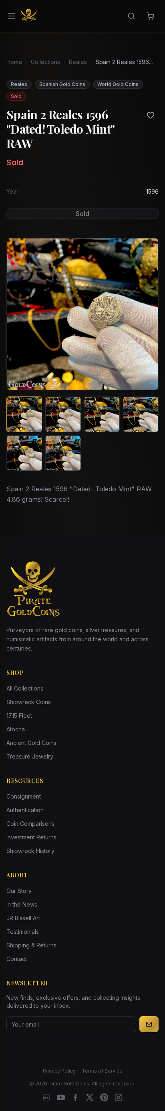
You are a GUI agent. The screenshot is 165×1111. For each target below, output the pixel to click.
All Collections (24, 688)
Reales (78, 61)
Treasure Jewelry (29, 756)
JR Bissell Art (23, 918)
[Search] (131, 16)
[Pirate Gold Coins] (29, 16)
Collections (45, 61)
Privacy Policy (59, 1071)
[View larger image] (82, 314)
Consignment (23, 796)
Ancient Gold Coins (31, 742)
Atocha (15, 729)
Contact (16, 958)
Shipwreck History (30, 850)
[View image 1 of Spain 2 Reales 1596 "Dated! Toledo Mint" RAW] (24, 414)
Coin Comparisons (30, 823)
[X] (90, 1097)
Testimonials (22, 931)
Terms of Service (102, 1071)
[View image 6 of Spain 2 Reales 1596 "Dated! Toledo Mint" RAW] (63, 453)
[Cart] (151, 16)
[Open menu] (11, 16)
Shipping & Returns (31, 945)
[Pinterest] (104, 1097)
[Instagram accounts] (119, 1097)
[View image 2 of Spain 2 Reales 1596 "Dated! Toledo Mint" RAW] (63, 414)
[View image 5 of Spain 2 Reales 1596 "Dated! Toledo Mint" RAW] (24, 453)
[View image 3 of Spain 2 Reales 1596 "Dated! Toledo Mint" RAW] (102, 414)
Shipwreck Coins (28, 702)
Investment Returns (31, 837)
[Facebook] (75, 1097)
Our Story (19, 890)
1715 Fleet (19, 715)
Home (14, 61)
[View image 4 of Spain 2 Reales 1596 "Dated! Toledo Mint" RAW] (141, 414)
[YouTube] (61, 1097)
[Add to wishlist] (151, 115)
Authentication (25, 810)
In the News (21, 904)
